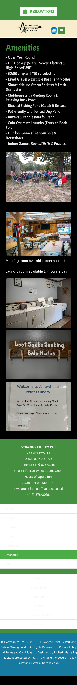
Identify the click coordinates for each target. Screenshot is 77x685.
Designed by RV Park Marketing (57, 652)
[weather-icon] (54, 29)
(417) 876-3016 (44, 465)
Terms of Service (41, 662)
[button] (8, 177)
